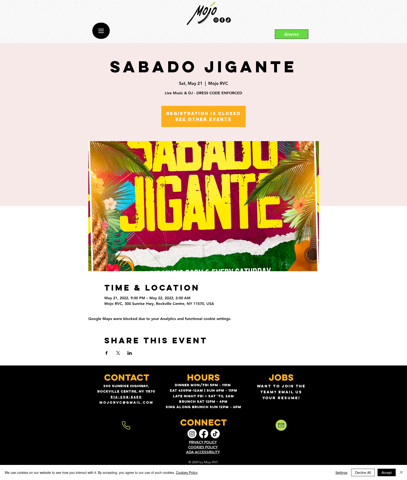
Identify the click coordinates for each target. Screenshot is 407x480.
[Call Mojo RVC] (126, 425)
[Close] (401, 472)
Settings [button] (341, 472)
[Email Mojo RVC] (281, 425)
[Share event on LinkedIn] (129, 353)
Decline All (363, 472)
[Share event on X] (118, 353)
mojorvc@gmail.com (126, 402)
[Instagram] (216, 20)
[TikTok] (228, 20)
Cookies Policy (187, 472)
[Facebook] (222, 20)
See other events (203, 119)
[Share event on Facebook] (106, 353)
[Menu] (101, 31)
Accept (387, 472)
